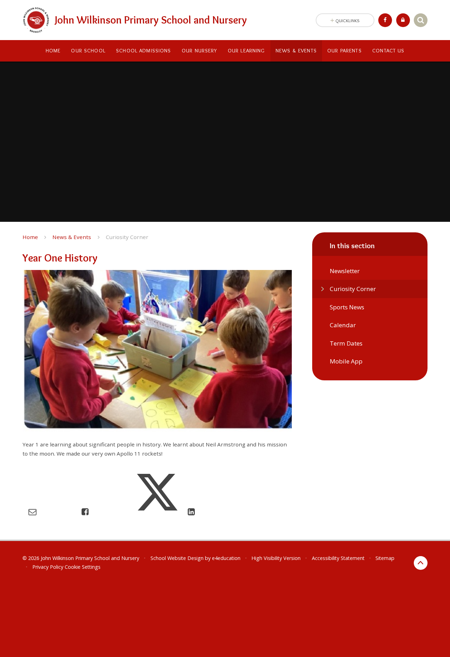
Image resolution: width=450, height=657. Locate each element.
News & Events (71, 236)
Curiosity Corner (127, 236)
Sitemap (384, 558)
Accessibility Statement (338, 558)
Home (30, 236)
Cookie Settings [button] (83, 566)
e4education (226, 558)
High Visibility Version (276, 558)
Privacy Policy (47, 566)
